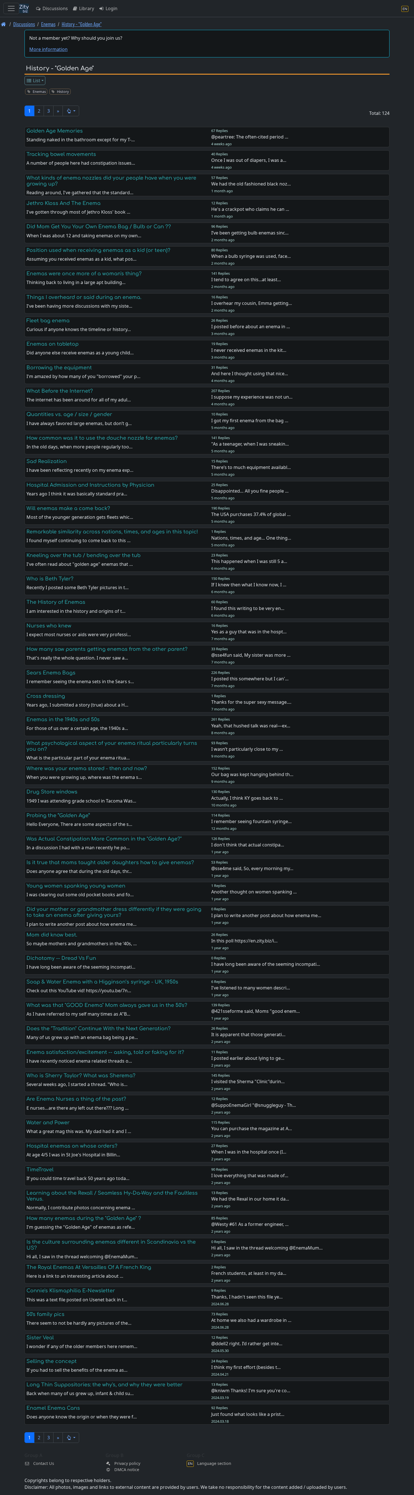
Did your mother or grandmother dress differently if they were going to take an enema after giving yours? (113, 912)
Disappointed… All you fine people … (250, 491)
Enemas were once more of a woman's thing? (84, 273)
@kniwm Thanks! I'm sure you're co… (250, 1390)
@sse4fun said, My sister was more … (251, 655)
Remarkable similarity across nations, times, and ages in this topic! (112, 532)
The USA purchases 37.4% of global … (251, 514)
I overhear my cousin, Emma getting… (251, 303)
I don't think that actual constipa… (247, 845)
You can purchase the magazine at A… (251, 1128)
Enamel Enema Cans (53, 1408)
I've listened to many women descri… (250, 988)
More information (48, 49)
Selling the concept (51, 1361)
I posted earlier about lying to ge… (247, 1058)
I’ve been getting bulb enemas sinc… (250, 233)
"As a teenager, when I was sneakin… (250, 444)
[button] (71, 111)
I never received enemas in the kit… (248, 350)
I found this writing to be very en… (247, 608)
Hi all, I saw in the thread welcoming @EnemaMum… (267, 1248)
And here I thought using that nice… (249, 373)
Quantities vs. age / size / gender (69, 414)
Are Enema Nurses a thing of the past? (76, 1099)
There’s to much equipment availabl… (251, 467)
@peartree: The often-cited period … (249, 137)
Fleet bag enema (48, 320)
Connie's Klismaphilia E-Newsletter (70, 1290)
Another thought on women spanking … (254, 892)
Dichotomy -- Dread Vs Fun (61, 958)
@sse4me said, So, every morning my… (252, 868)
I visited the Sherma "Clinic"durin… (248, 1081)
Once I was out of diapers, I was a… (248, 160)
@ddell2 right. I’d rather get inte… (246, 1343)
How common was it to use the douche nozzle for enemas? (102, 438)
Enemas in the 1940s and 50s (63, 719)
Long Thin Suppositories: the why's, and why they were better (104, 1384)
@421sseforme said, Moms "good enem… (255, 1011)
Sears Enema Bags (50, 673)
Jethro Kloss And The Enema (63, 203)
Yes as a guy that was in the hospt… (249, 632)
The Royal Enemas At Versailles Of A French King (88, 1267)
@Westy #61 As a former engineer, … (250, 1224)
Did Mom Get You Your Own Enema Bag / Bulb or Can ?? (98, 226)
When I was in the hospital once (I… (248, 1152)
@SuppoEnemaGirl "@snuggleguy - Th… (253, 1105)
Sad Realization (46, 461)
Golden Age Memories (54, 131)
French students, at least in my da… (248, 1273)
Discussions (54, 8)
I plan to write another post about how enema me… (266, 915)
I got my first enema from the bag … (249, 420)
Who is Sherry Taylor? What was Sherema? (80, 1075)
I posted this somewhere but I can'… (250, 679)
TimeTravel (40, 1169)
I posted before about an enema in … (250, 326)
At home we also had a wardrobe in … (251, 1320)
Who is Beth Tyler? (50, 579)
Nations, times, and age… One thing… (251, 538)
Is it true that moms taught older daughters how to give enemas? (110, 862)
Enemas (48, 24)
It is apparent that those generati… (248, 1034)
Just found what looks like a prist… (247, 1414)
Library (86, 8)
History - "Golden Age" (82, 24)
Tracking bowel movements (61, 154)
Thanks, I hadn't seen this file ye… (247, 1297)
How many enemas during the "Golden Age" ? (83, 1218)
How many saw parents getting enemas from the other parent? (107, 649)
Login (110, 8)
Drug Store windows (51, 792)
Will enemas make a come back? (68, 508)
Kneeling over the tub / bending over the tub (83, 555)
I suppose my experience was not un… (252, 397)
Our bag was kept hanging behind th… (252, 774)
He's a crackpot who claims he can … (250, 209)
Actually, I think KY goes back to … (247, 798)
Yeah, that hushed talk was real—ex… (250, 726)
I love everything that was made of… (249, 1175)
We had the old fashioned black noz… (251, 184)
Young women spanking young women (75, 886)
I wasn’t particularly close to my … (247, 749)
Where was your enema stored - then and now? (86, 768)
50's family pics (45, 1314)
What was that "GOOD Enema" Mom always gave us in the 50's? (106, 1005)
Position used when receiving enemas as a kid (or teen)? (98, 250)
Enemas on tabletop (52, 344)
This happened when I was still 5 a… (249, 561)
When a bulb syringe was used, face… (251, 256)
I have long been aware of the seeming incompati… (265, 964)
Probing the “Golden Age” (58, 815)
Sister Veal (40, 1337)
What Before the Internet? (59, 391)
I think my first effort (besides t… (246, 1367)
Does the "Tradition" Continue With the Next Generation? (98, 1028)
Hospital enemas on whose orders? (71, 1146)
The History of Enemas (55, 602)
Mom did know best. (51, 935)
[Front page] (3, 24)
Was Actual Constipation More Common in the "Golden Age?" (104, 839)
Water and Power (48, 1122)
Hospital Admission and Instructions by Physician (90, 485)
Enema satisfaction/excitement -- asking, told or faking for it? (105, 1052)
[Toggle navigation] (11, 8)
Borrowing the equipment (59, 367)
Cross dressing (45, 696)
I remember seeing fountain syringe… (251, 821)
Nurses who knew (48, 626)
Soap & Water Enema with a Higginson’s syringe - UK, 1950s (102, 982)
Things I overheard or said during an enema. (83, 297)
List (36, 80)
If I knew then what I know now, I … (248, 585)
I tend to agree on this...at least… (246, 279)
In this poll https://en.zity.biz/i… (244, 941)
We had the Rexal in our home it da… (250, 1199)
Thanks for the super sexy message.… (251, 702)
